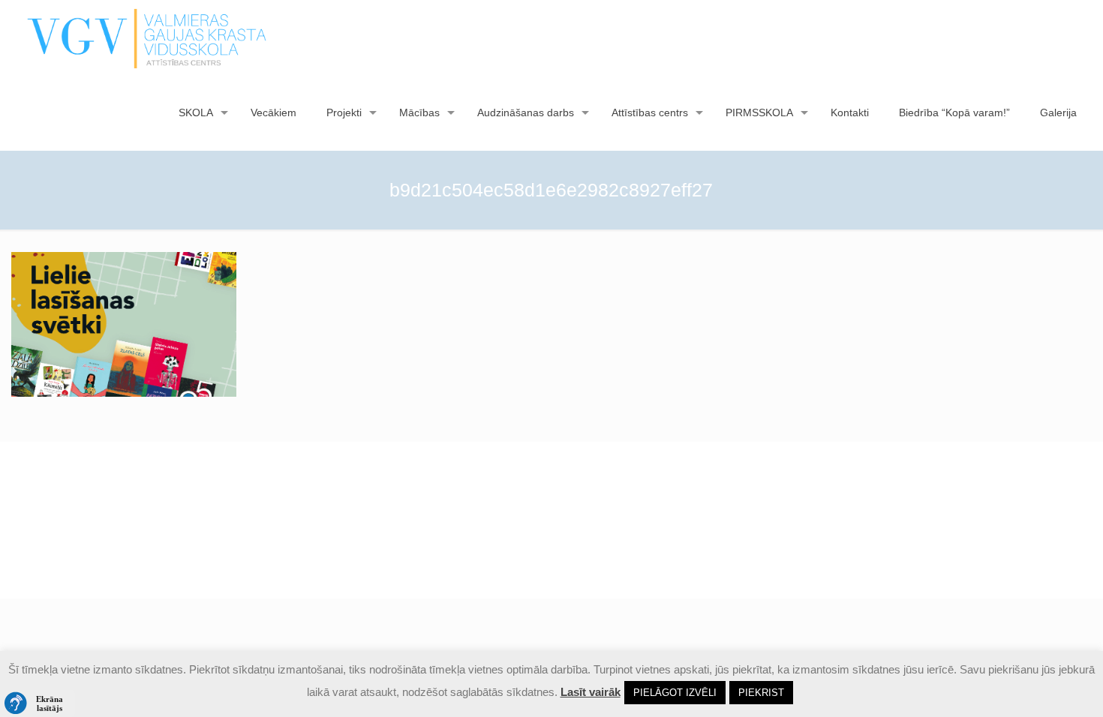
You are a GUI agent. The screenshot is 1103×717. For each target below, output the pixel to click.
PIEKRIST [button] (761, 692)
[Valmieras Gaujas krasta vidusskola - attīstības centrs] (147, 37)
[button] (37, 703)
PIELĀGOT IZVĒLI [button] (675, 692)
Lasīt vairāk (591, 692)
